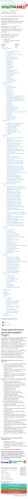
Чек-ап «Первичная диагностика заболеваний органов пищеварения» (15, 224)
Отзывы (8, 305)
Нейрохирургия (10, 65)
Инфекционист (10, 93)
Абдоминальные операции (13, 257)
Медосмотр (6, 120)
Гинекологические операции (13, 258)
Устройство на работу (12, 129)
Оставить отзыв (14, 489)
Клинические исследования (13, 306)
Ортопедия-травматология (13, 107)
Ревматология (10, 75)
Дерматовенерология (12, 57)
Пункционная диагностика (15, 158)
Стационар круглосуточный (13, 248)
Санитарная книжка (11, 127)
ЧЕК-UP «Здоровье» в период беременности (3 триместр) (14, 195)
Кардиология (10, 61)
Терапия (9, 77)
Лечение (6, 226)
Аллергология (10, 52)
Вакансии (6, 313)
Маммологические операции (13, 260)
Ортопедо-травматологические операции (16, 261)
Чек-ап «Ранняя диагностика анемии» (16, 222)
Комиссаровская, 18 (15, 26)
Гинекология (10, 88)
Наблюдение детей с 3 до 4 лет (14, 202)
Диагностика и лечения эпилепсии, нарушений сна (15, 140)
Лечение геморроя (11, 232)
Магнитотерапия (11, 280)
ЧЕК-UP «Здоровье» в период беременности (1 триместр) (14, 190)
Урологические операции (13, 270)
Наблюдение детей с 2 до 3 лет (14, 201)
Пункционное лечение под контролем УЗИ (17, 245)
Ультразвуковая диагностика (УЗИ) (15, 168)
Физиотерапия (10, 252)
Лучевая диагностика (16, 150)
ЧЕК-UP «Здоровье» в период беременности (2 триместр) (14, 193)
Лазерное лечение (11, 229)
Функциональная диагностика (16, 173)
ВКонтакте (6, 322)
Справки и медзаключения (13, 126)
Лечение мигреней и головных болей (15, 237)
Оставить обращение (12, 303)
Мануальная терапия (12, 281)
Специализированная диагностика (15, 163)
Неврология (9, 64)
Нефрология (10, 67)
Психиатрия (9, 114)
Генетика (9, 55)
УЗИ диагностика (11, 116)
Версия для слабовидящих (7, 0)
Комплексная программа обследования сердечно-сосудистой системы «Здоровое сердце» (17, 214)
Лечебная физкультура (12, 278)
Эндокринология (11, 81)
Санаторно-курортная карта (13, 124)
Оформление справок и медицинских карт (17, 111)
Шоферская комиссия (12, 130)
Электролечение (11, 285)
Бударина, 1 (17, 18)
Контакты (6, 292)
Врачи (16, 47)
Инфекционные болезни (12, 58)
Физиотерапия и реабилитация (11, 272)
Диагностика (10, 91)
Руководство (10, 298)
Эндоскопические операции (13, 271)
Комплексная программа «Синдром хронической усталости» (15, 207)
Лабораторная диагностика (14, 145)
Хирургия (6, 254)
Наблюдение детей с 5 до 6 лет (14, 205)
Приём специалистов (12, 244)
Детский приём (7, 83)
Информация (7, 293)
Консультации (7, 48)
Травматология (10, 78)
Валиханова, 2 (15, 34)
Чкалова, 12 (13, 12)
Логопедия (9, 101)
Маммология (10, 63)
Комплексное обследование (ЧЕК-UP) (16, 98)
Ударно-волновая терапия (13, 251)
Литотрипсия (13, 239)
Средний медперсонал (12, 312)
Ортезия (9, 68)
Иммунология (10, 60)
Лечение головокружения (13, 234)
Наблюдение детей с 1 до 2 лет (14, 199)
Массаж (8, 283)
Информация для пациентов (13, 301)
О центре (6, 295)
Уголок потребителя (11, 309)
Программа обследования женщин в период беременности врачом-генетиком (16, 187)
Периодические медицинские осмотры (16, 123)
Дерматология (10, 90)
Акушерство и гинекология (13, 51)
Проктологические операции (13, 267)
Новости (9, 299)
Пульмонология (10, 74)
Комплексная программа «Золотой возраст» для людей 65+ (15, 220)
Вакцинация (9, 86)
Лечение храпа (10, 231)
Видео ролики (10, 308)
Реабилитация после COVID (13, 287)
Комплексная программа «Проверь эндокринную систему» (15, 217)
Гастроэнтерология (11, 87)
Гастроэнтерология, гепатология (14, 54)
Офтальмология (10, 71)
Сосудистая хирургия (12, 268)
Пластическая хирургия (12, 265)
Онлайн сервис (7, 315)
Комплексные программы (10, 183)
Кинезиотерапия (11, 277)
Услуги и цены (4, 47)
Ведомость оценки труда (12, 311)
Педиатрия (9, 113)
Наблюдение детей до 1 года (13, 198)
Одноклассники (7, 325)
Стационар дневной (11, 247)
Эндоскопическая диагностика (15, 180)
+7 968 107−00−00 (5, 483)
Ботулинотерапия (11, 275)
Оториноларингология (12, 70)
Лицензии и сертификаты (13, 302)
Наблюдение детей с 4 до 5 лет (14, 203)
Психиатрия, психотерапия (13, 73)
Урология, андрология (12, 80)
